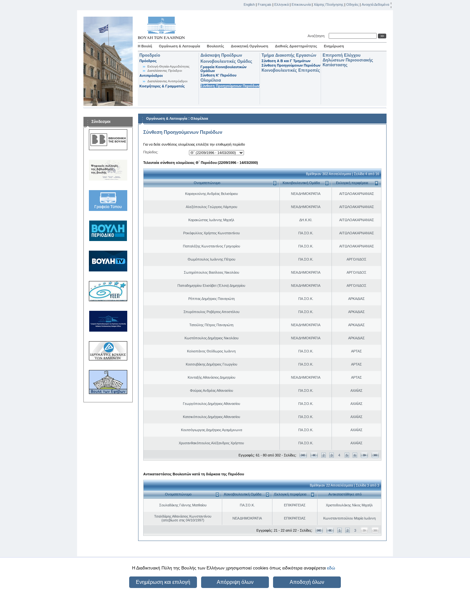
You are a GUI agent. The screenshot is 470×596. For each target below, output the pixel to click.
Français (264, 4)
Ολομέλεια (210, 80)
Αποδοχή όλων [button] (307, 582)
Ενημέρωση (334, 46)
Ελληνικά (281, 4)
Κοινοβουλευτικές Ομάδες (226, 61)
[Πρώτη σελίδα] (303, 455)
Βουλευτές (215, 46)
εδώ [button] (331, 567)
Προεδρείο (149, 55)
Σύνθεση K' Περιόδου (218, 75)
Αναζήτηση (317, 36)
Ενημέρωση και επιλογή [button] (163, 582)
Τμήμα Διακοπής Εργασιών (289, 55)
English (249, 4)
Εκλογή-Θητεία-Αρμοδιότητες (168, 66)
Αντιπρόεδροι (151, 75)
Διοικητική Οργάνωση (249, 46)
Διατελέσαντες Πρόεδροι (164, 70)
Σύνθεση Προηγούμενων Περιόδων (229, 86)
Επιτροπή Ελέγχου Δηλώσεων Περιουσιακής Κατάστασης (348, 60)
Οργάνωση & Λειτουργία (179, 46)
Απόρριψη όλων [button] (235, 582)
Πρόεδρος (148, 61)
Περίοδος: (150, 152)
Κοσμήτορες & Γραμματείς (162, 86)
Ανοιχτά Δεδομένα (375, 4)
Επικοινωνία (301, 4)
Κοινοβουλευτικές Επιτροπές (291, 70)
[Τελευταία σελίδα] (375, 455)
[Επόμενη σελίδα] (364, 455)
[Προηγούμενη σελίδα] (314, 455)
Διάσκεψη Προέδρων (221, 55)
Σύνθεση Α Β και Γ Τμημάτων (286, 61)
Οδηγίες (352, 4)
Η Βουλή (145, 46)
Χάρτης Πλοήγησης (328, 4)
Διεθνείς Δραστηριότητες (296, 46)
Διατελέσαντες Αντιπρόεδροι (167, 81)
